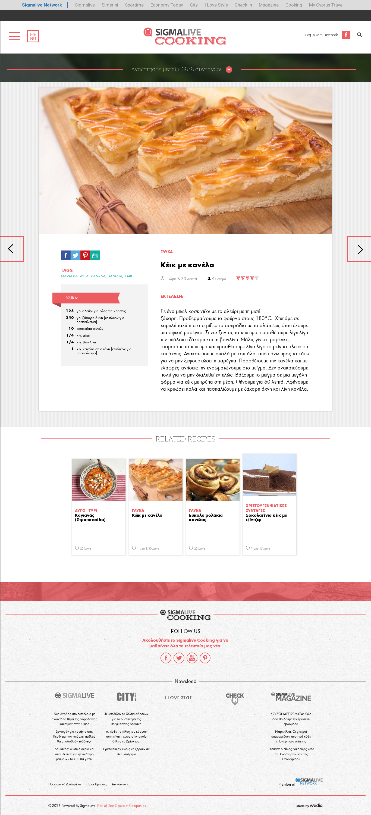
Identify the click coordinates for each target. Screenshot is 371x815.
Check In (243, 5)
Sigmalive (85, 5)
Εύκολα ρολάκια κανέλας (206, 517)
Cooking (293, 5)
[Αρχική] (184, 44)
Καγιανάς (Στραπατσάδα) (90, 517)
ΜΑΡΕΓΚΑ (69, 276)
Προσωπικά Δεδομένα (64, 784)
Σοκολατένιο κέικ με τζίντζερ (266, 517)
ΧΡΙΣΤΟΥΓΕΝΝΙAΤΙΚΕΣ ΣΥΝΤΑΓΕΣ (266, 508)
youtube (192, 658)
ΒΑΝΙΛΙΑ (115, 276)
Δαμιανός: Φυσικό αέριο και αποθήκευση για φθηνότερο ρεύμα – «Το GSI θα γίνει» (74, 754)
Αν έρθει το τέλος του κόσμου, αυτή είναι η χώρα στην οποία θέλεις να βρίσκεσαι (126, 736)
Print (95, 254)
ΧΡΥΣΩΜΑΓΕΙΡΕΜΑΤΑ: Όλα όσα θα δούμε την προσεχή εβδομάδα (291, 719)
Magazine (269, 5)
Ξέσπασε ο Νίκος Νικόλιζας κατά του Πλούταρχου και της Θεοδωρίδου (291, 754)
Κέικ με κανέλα (147, 515)
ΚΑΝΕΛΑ (98, 276)
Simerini (110, 5)
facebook (166, 658)
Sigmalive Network (42, 5)
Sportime (134, 5)
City (194, 5)
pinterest (205, 658)
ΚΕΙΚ (128, 276)
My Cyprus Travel (326, 5)
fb (66, 254)
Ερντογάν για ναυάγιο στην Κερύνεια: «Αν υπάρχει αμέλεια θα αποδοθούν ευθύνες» (74, 736)
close (228, 69)
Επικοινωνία (120, 784)
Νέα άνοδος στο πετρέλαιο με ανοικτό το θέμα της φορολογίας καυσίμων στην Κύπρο (74, 719)
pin (85, 254)
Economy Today (166, 5)
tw (75, 254)
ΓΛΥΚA (167, 251)
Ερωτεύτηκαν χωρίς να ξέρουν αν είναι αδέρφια (126, 751)
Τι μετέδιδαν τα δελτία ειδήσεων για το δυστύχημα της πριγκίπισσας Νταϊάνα (126, 719)
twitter (179, 658)
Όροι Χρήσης (96, 784)
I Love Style (216, 5)
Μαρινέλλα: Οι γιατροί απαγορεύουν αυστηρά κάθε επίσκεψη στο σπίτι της (291, 736)
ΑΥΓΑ (84, 276)
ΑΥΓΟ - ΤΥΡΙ (86, 510)
